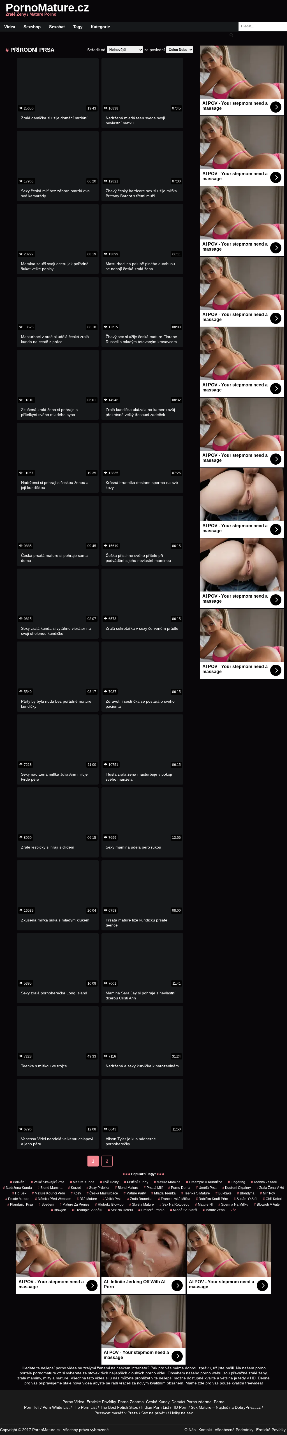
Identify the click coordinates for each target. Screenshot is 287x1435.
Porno (191, 1402)
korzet (74, 1188)
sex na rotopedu (174, 1204)
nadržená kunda (17, 1188)
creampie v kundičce (204, 1182)
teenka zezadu (264, 1182)
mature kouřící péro (48, 1193)
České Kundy (157, 1402)
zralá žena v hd (270, 1188)
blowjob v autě (267, 1204)
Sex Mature (201, 1407)
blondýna (245, 1193)
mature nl (204, 1204)
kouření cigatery (236, 1188)
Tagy (77, 26)
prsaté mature (17, 1199)
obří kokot (272, 1199)
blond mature (126, 1188)
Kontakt (205, 1429)
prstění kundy (136, 1182)
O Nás (190, 1429)
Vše (233, 1210)
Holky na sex (181, 1413)
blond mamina (50, 1188)
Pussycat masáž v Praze (116, 1413)
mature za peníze (74, 1204)
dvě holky (109, 1182)
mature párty (135, 1193)
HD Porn (180, 1407)
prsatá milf (153, 1188)
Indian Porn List (155, 1407)
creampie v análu (87, 1210)
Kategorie (100, 26)
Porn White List (56, 1407)
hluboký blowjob (109, 1204)
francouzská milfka (174, 1199)
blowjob (58, 1210)
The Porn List (85, 1407)
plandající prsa (20, 1204)
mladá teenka (163, 1193)
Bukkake (224, 1193)
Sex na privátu (154, 1413)
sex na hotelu (120, 1210)
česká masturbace (102, 1193)
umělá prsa (206, 1188)
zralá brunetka (139, 1199)
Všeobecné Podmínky (234, 1429)
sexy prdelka (97, 1188)
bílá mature (87, 1199)
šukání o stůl (245, 1199)
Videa (9, 26)
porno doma (179, 1188)
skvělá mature (141, 1204)
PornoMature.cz (47, 11)
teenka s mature (195, 1193)
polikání (17, 1182)
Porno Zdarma (131, 1402)
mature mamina (167, 1182)
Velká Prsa (112, 1199)
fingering (236, 1182)
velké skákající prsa (47, 1182)
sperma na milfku (233, 1204)
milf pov (267, 1193)
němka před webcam (53, 1199)
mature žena (214, 1210)
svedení (46, 1204)
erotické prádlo (151, 1210)
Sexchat (57, 26)
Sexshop (32, 26)
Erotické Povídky (101, 1402)
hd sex (19, 1193)
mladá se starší (183, 1210)
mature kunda (82, 1182)
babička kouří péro (212, 1199)
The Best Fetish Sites (119, 1407)
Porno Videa (73, 1402)
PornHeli (31, 1407)
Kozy (76, 1193)
